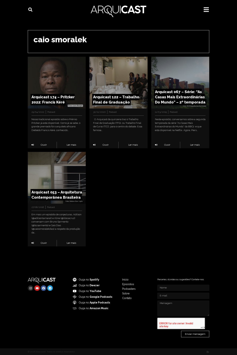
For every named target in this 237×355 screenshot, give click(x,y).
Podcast (51, 112)
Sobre (125, 293)
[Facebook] (43, 288)
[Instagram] (30, 288)
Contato (127, 298)
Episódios (128, 284)
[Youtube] (37, 288)
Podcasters (129, 288)
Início (125, 279)
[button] (30, 9)
